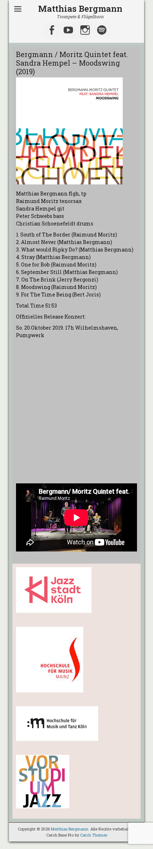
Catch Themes (93, 835)
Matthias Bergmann (80, 8)
